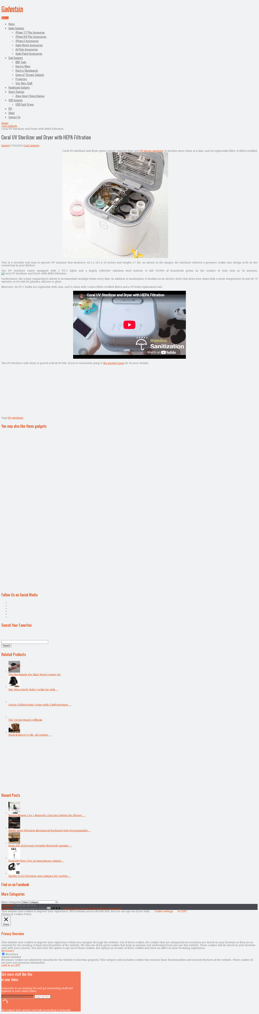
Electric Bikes (23, 66)
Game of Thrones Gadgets (30, 75)
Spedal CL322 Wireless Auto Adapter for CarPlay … (39, 876)
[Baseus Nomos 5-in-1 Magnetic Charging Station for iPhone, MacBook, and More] (14, 812)
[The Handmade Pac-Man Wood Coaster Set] (14, 671)
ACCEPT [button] (182, 911)
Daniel (5, 145)
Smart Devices (16, 92)
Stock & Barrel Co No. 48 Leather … (29, 734)
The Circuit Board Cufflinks (25, 719)
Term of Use (89, 908)
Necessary (12, 954)
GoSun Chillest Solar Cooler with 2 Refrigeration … (39, 704)
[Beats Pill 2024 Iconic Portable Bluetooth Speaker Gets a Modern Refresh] (14, 842)
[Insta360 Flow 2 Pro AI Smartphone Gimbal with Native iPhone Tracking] (14, 858)
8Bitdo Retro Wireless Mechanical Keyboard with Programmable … (49, 830)
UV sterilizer (15, 417)
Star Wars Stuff (24, 83)
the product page (113, 363)
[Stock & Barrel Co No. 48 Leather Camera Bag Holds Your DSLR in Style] (14, 732)
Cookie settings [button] (164, 911)
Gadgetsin (12, 8)
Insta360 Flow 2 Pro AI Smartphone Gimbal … (36, 860)
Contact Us (14, 117)
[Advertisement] (31, 174)
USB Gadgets (15, 100)
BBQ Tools (21, 62)
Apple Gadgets (16, 28)
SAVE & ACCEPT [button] (10, 965)
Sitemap (6, 908)
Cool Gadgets (15, 58)
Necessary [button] (7, 950)
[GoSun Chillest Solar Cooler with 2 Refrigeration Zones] (14, 701)
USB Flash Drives (25, 104)
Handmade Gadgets (19, 87)
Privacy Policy (71, 908)
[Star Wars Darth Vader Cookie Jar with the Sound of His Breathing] (14, 686)
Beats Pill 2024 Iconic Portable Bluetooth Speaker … (40, 845)
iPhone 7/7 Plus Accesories (30, 32)
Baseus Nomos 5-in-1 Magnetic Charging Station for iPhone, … (46, 815)
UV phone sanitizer (152, 150)
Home (11, 24)
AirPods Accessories (27, 49)
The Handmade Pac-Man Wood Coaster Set (34, 674)
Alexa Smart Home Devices (30, 96)
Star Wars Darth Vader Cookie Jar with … (33, 689)
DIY (10, 109)
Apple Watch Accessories (29, 45)
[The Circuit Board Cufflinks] (14, 717)
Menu (5, 18)
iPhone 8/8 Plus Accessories (31, 37)
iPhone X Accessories (27, 41)
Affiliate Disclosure (110, 908)
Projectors (21, 79)
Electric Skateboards (27, 70)
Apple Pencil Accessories (29, 54)
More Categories (11, 902)
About (11, 113)
